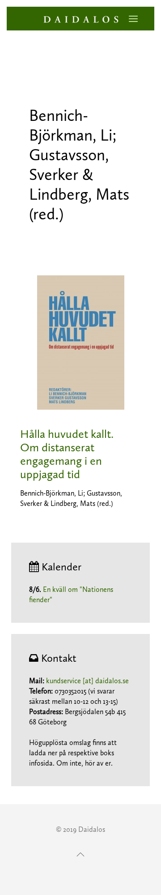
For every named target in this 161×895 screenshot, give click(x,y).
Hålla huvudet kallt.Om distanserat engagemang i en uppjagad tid (67, 454)
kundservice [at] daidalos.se (87, 681)
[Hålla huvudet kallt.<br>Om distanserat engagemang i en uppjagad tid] (80, 342)
